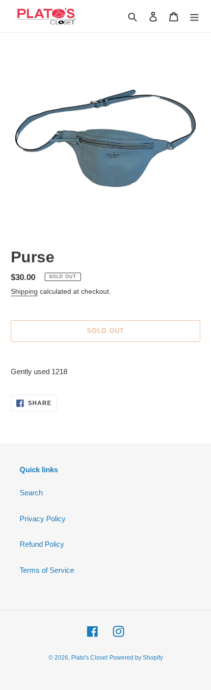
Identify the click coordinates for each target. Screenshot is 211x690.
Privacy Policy (43, 518)
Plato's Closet (89, 657)
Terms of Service (47, 570)
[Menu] (194, 16)
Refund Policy (42, 544)
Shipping (24, 291)
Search (31, 492)
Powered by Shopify (136, 657)
